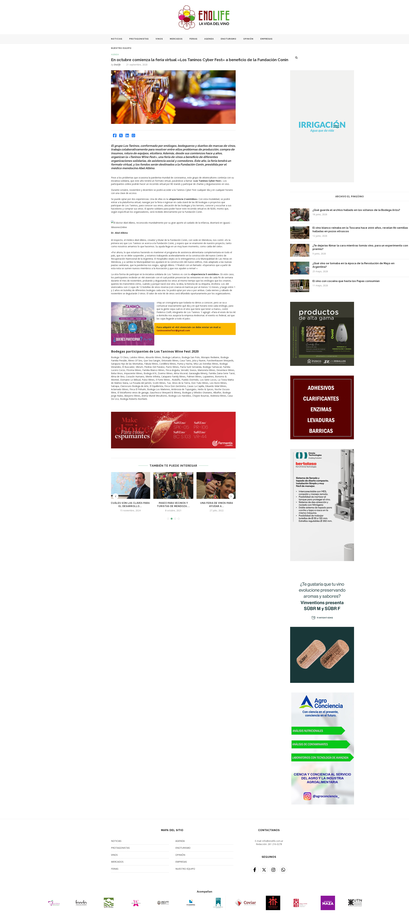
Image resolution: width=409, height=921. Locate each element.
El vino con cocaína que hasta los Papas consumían (346, 281)
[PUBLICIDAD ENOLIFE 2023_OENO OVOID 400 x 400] (322, 303)
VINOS (159, 39)
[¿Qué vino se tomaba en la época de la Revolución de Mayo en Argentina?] (299, 268)
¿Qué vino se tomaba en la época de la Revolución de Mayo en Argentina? (353, 265)
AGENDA (209, 39)
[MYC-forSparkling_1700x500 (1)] (173, 413)
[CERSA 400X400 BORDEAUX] (322, 377)
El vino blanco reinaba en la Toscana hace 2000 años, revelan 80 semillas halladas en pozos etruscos (360, 229)
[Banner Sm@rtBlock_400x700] (322, 451)
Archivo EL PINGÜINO (349, 196)
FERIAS (193, 39)
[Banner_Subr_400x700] (322, 572)
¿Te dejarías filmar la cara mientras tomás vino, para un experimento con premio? (360, 247)
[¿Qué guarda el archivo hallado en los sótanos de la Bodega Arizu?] (299, 214)
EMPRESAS (266, 39)
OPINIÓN (248, 39)
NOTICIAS (116, 39)
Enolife (117, 64)
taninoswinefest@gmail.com (173, 330)
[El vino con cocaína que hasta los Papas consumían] (299, 285)
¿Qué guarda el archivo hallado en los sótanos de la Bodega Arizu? (356, 210)
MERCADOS (176, 39)
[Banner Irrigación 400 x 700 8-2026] (322, 72)
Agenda (115, 54)
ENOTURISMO (228, 39)
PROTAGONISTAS (139, 39)
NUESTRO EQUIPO (121, 48)
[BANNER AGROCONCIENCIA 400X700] (322, 694)
